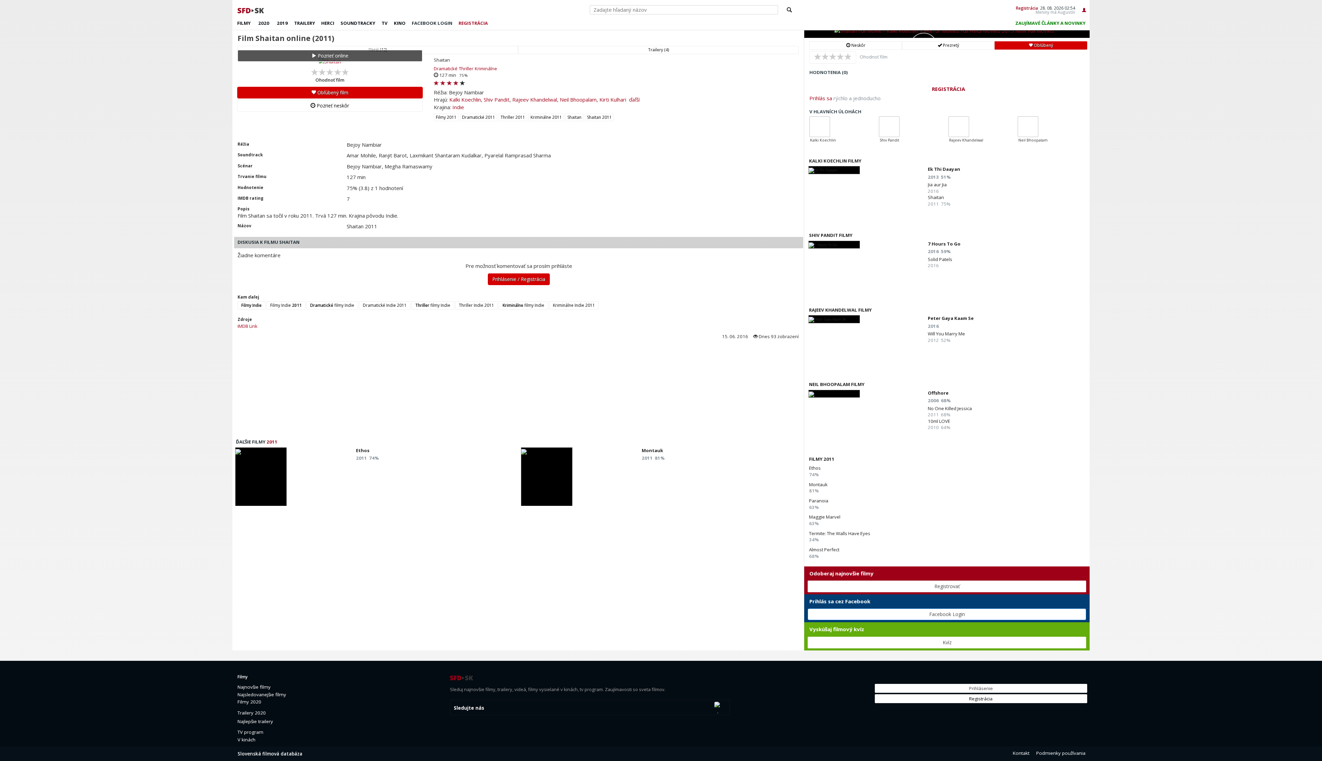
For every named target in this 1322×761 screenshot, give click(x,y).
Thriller (466, 68)
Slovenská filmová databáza (270, 754)
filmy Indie (332, 305)
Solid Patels (940, 259)
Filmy (244, 23)
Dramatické (446, 68)
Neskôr (857, 45)
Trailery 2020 (252, 713)
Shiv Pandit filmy (830, 235)
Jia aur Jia (937, 184)
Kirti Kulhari (612, 99)
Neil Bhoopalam (578, 99)
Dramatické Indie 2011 (385, 305)
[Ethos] (261, 478)
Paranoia (818, 501)
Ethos (815, 468)
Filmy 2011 (446, 117)
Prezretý (950, 45)
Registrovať (947, 586)
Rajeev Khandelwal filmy (840, 310)
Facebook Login (947, 614)
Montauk (818, 484)
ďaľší (634, 99)
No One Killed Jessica (950, 408)
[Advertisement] (439, 391)
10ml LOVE (939, 421)
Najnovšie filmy (254, 687)
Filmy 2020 (249, 702)
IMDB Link (248, 326)
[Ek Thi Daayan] (834, 170)
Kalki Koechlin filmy (835, 161)
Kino (400, 23)
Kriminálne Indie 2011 (574, 305)
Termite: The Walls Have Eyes (839, 533)
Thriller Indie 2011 (476, 305)
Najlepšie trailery (255, 721)
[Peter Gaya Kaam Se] (834, 319)
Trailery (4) (658, 50)
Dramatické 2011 (478, 117)
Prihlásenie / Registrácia (518, 279)
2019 (282, 23)
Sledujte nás (469, 708)
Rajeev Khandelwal (534, 99)
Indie (458, 107)
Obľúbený (1043, 45)
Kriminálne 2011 (546, 117)
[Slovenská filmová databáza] (251, 9)
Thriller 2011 (513, 117)
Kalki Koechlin (465, 99)
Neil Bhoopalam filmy (836, 384)
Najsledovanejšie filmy (262, 694)
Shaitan (574, 117)
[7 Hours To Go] (834, 245)
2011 (271, 442)
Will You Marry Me (946, 334)
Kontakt (1021, 753)
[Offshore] (834, 394)
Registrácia (1027, 8)
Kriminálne (486, 68)
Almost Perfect (824, 549)
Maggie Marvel (824, 517)
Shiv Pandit (497, 99)
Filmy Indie (286, 305)
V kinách (246, 740)
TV (384, 23)
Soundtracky (357, 23)
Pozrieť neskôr (332, 105)
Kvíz (947, 642)
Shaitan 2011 (599, 117)
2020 (263, 23)
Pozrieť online (332, 55)
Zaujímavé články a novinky (1050, 23)
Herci (327, 23)
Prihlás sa (820, 98)
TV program (250, 732)
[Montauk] (547, 478)
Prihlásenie (981, 688)
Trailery (304, 23)
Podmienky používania (1060, 753)
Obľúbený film (332, 92)
